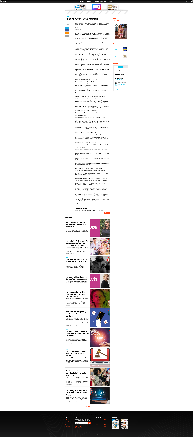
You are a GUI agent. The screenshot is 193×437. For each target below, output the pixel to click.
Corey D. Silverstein (69, 401)
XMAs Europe (117, 48)
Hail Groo (67, 270)
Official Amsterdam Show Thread (120, 88)
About (66, 424)
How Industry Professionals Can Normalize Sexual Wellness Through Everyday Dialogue (77, 243)
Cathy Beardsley (68, 364)
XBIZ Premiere (98, 424)
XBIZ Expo (105, 424)
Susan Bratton (68, 305)
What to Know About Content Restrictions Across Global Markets (76, 353)
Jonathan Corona (68, 325)
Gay (105, 1)
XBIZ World (98, 422)
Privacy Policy (67, 426)
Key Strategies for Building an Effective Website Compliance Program (76, 392)
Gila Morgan (67, 23)
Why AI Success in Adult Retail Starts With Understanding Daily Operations (77, 333)
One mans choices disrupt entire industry (120, 83)
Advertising (67, 421)
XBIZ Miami (106, 421)
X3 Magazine (116, 20)
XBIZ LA (105, 419)
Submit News (67, 419)
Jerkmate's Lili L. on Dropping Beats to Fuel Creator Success (76, 278)
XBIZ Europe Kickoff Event (119, 78)
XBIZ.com (97, 419)
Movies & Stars (82, 1)
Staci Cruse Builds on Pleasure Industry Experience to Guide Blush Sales (76, 224)
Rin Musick (67, 253)
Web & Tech (90, 1)
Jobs (120, 67)
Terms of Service (106, 434)
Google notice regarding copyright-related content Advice (120, 70)
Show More (87, 406)
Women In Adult (68, 234)
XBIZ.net (115, 64)
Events (115, 44)
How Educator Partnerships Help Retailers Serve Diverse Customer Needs (76, 294)
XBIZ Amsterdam (106, 422)
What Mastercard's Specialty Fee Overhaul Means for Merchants (76, 313)
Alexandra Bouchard (69, 384)
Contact (66, 422)
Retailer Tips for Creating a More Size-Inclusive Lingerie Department (76, 373)
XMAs (105, 426)
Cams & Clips (111, 1)
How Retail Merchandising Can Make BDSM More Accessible (77, 260)
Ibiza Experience (118, 55)
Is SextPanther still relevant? (119, 74)
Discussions (116, 67)
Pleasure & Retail (99, 1)
